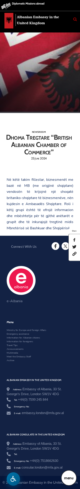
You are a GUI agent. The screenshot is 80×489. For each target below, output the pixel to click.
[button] (74, 253)
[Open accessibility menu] (13, 479)
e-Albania (14, 301)
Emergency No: (21, 406)
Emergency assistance (18, 334)
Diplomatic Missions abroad (28, 3)
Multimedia (12, 352)
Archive (10, 360)
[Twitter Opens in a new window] (65, 246)
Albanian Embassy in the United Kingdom (38, 20)
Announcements (15, 349)
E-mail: (39, 413)
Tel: (31, 400)
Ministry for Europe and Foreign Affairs (26, 330)
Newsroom (39, 132)
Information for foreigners (20, 341)
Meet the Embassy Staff (19, 356)
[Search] (75, 19)
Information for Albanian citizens (23, 337)
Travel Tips (12, 345)
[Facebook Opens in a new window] (55, 246)
